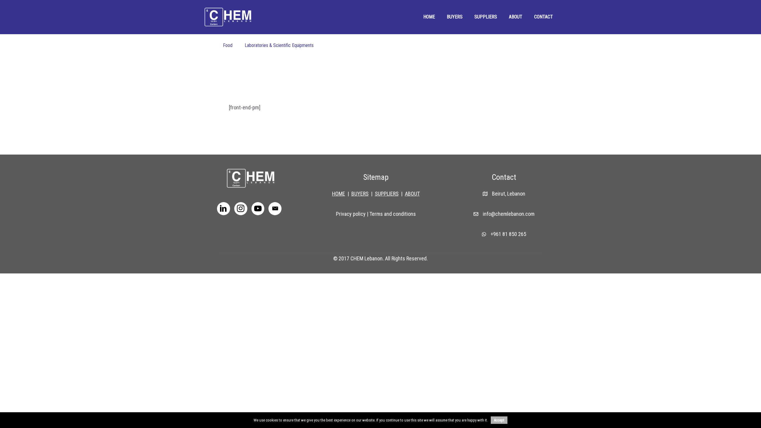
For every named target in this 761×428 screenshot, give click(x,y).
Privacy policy (351, 214)
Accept (499, 420)
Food (227, 45)
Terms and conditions (393, 214)
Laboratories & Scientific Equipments (279, 45)
